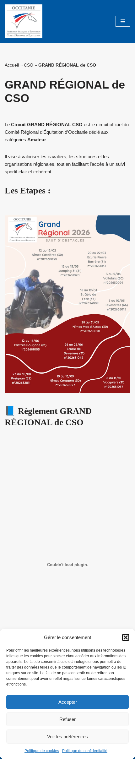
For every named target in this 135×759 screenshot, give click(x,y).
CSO (28, 65)
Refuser (67, 719)
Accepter (67, 702)
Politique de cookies (41, 751)
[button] (125, 637)
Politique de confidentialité (84, 751)
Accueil (12, 65)
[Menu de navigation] (123, 21)
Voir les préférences (67, 736)
